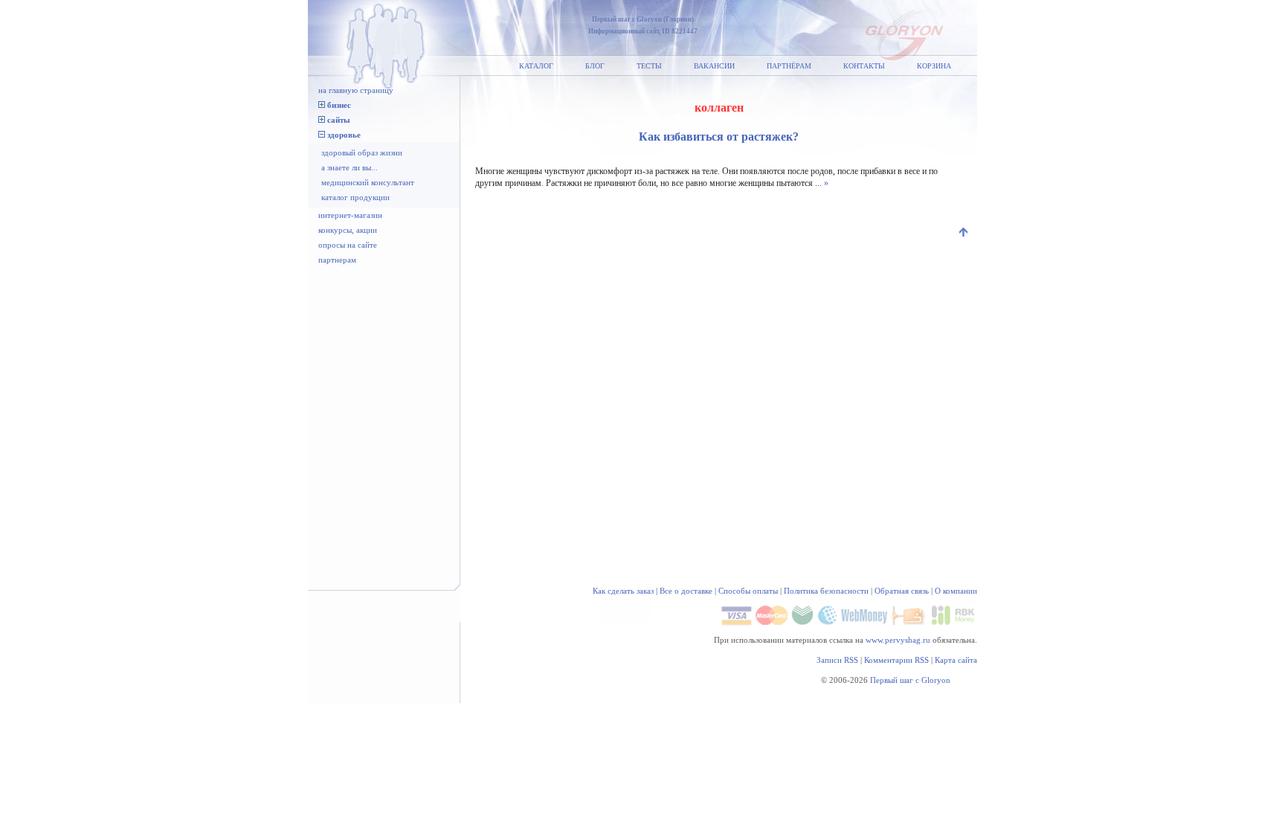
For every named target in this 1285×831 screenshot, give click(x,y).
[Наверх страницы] (964, 234)
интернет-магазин (350, 215)
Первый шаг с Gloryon (910, 680)
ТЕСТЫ (649, 66)
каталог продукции (355, 197)
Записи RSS (837, 659)
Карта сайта (956, 659)
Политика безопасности (826, 590)
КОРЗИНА (934, 66)
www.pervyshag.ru (898, 639)
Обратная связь (902, 590)
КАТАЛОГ (536, 66)
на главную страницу (355, 90)
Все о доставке (686, 590)
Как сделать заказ (623, 590)
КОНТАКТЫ (864, 66)
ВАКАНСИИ (714, 66)
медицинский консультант (367, 182)
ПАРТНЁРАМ (789, 66)
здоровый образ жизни (361, 152)
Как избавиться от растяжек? (719, 136)
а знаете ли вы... (349, 167)
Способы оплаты (748, 590)
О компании (956, 590)
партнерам (337, 259)
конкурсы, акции (347, 229)
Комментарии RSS (896, 659)
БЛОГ (595, 66)
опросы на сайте (347, 244)
